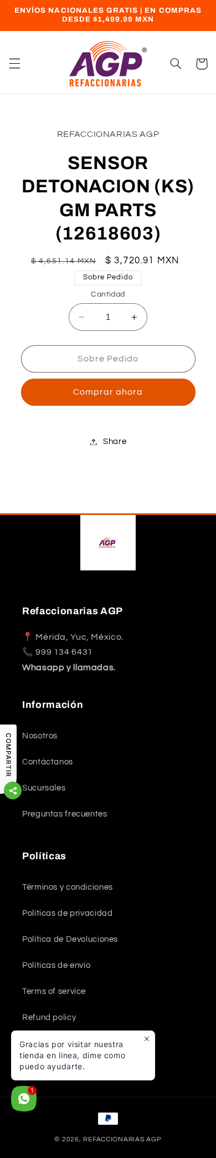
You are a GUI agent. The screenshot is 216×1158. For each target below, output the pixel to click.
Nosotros (40, 736)
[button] (14, 63)
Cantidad (108, 294)
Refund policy (49, 1017)
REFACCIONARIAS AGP (122, 1139)
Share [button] (114, 441)
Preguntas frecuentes (64, 814)
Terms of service (54, 991)
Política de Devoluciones (70, 939)
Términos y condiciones (67, 887)
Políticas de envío (56, 965)
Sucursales (43, 788)
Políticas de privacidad (67, 913)
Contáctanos (47, 762)
